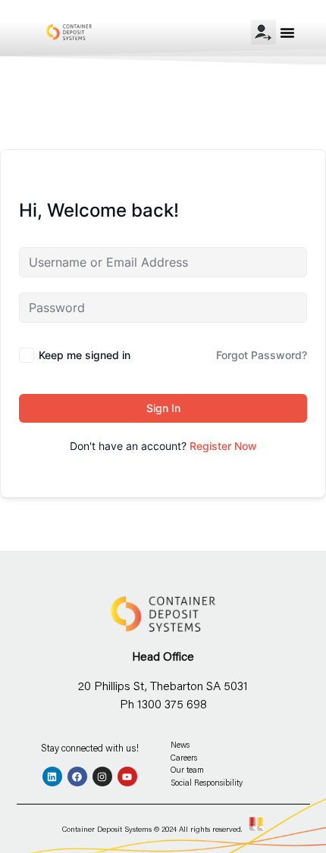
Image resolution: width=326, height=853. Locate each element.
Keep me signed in (84, 354)
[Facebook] (77, 776)
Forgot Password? (261, 354)
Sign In (163, 408)
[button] (287, 32)
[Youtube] (127, 776)
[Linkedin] (52, 776)
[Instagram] (102, 776)
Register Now (223, 445)
